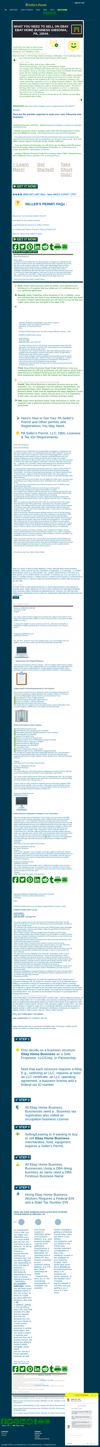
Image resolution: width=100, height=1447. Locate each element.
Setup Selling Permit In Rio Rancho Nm (26, 1408)
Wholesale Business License (23, 1386)
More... (16, 901)
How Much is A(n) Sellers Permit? (26, 220)
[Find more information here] (81, 1419)
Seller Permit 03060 (20, 1405)
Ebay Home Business (21, 445)
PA (13, 604)
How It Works (27, 10)
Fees (52, 10)
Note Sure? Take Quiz (26, 252)
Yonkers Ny (17, 1398)
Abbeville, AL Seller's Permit (51, 1413)
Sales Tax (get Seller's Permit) (54, 929)
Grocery (62, 1405)
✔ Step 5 (22, 1187)
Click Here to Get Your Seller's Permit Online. (29, 54)
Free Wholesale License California (25, 1375)
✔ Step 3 (22, 1127)
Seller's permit (31, 910)
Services (14, 10)
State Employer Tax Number (39, 149)
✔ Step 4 (22, 1157)
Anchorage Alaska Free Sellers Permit (26, 1380)
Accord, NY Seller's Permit (45, 1398)
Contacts (3, 1435)
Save (16, 597)
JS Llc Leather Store (20, 1413)
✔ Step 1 (22, 1039)
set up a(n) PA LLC (53, 156)
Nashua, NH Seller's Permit (50, 1405)
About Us (4, 1433)
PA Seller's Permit (22, 604)
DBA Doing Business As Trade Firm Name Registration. (57, 133)
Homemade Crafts (19, 1410)
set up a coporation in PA (35, 156)
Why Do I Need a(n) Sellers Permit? (27, 234)
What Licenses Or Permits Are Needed (26, 1401)
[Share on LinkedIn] (54, 14)
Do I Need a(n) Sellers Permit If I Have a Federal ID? (34, 229)
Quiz (45, 10)
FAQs (38, 10)
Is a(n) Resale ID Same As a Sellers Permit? (30, 225)
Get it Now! (26, 186)
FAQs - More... (25, 62)
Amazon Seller (59, 1398)
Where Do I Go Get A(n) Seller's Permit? (29, 216)
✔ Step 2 (22, 1100)
